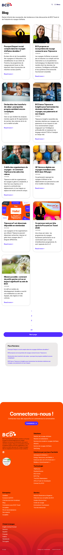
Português (5, 541)
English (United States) (9, 527)
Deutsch (5, 529)
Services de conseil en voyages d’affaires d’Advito (46, 442)
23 (31, 330)
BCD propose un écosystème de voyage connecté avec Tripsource (46, 48)
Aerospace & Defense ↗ (41, 455)
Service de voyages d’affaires (43, 446)
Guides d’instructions (40, 500)
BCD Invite (37, 473)
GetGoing (37, 448)
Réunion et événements (41, 439)
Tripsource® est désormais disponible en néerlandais (15, 224)
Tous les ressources (40, 507)
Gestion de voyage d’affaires (42, 436)
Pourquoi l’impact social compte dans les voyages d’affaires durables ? (14, 48)
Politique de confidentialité (44, 549)
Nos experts (6, 512)
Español (4, 532)
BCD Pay (36, 476)
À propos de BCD (7, 498)
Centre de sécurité (56, 549)
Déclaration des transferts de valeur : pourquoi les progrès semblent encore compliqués (15, 108)
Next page (33, 334)
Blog (3, 503)
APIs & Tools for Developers (42, 481)
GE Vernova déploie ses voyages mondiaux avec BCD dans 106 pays (45, 169)
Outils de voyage (39, 503)
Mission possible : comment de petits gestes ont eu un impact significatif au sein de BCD (16, 280)
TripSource (37, 469)
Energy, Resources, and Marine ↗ (44, 457)
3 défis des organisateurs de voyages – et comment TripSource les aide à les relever (16, 170)
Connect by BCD (39, 483)
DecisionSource (38, 471)
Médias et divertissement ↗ (42, 462)
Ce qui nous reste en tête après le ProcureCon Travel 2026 (46, 225)
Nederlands (5, 539)
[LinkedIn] (3, 452)
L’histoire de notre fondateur (11, 500)
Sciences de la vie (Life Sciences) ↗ (44, 460)
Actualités (5, 507)
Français (5, 534)
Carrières (5, 495)
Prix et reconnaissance (9, 510)
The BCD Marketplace (40, 478)
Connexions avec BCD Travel (11, 505)
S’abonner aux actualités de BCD (44, 498)
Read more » (8, 74)
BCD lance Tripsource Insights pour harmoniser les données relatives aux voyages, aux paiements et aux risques (47, 109)
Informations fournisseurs (41, 505)
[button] (52, 4)
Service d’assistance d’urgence (43, 495)
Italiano (4, 536)
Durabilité (5, 515)
